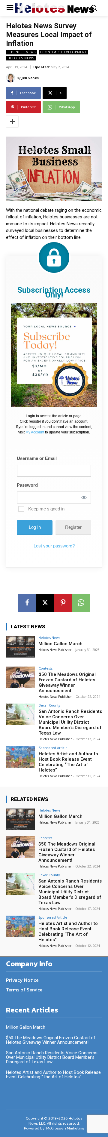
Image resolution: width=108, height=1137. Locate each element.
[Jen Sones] (11, 77)
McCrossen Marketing (65, 1128)
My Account (35, 432)
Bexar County (49, 705)
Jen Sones (30, 77)
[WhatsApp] (81, 603)
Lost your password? (54, 545)
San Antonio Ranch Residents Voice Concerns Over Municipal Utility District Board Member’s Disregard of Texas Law (70, 722)
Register (73, 527)
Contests (45, 668)
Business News (22, 52)
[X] (45, 603)
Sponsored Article (53, 747)
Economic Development (63, 52)
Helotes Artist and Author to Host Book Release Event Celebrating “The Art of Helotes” (68, 762)
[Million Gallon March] (20, 647)
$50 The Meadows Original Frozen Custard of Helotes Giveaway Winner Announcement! (67, 682)
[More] (12, 122)
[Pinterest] (63, 603)
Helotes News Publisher (54, 650)
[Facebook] (27, 603)
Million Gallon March (60, 643)
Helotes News (21, 58)
